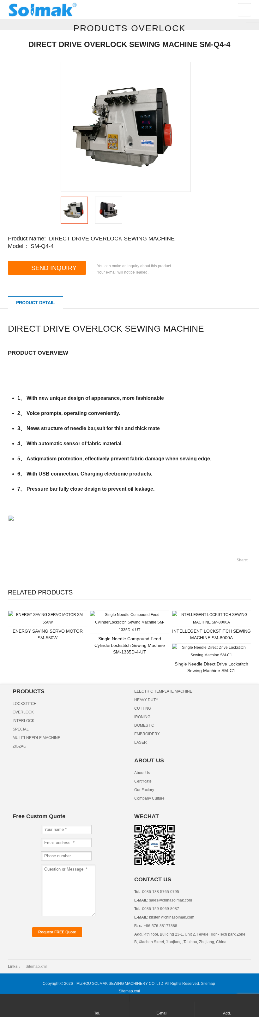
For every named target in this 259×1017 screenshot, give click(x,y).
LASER (140, 742)
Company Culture (149, 798)
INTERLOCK (23, 720)
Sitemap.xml (36, 966)
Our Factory (144, 790)
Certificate (143, 781)
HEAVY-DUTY (146, 700)
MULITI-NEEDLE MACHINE (36, 738)
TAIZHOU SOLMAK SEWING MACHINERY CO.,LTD (119, 983)
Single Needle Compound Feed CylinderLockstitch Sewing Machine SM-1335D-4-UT (129, 645)
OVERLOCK (23, 712)
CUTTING (142, 708)
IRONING (142, 717)
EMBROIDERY (147, 734)
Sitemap (208, 983)
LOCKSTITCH (25, 703)
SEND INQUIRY (53, 267)
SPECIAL (21, 729)
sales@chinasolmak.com (170, 900)
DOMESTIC (144, 725)
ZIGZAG (19, 746)
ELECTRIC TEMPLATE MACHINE (163, 691)
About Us (142, 773)
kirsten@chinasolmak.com (171, 917)
